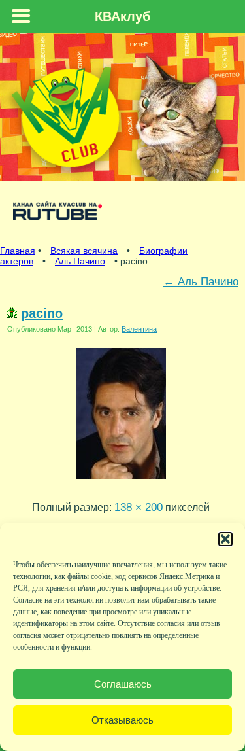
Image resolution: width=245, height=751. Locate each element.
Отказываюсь (122, 719)
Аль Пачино (80, 261)
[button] (225, 539)
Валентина (139, 329)
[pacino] (120, 481)
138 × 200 (138, 507)
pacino (42, 313)
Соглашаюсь (123, 684)
